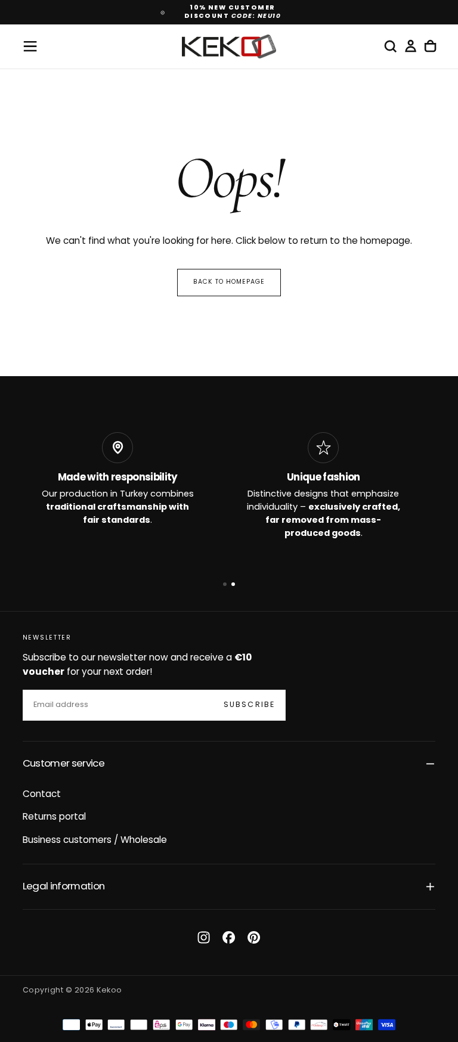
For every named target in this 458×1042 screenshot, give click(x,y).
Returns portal (54, 817)
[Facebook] (228, 937)
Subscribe (249, 705)
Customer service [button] (63, 764)
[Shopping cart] (430, 46)
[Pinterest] (253, 937)
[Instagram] (203, 937)
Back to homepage (229, 282)
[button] (30, 46)
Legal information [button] (64, 887)
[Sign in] (410, 46)
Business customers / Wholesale (95, 840)
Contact (42, 794)
